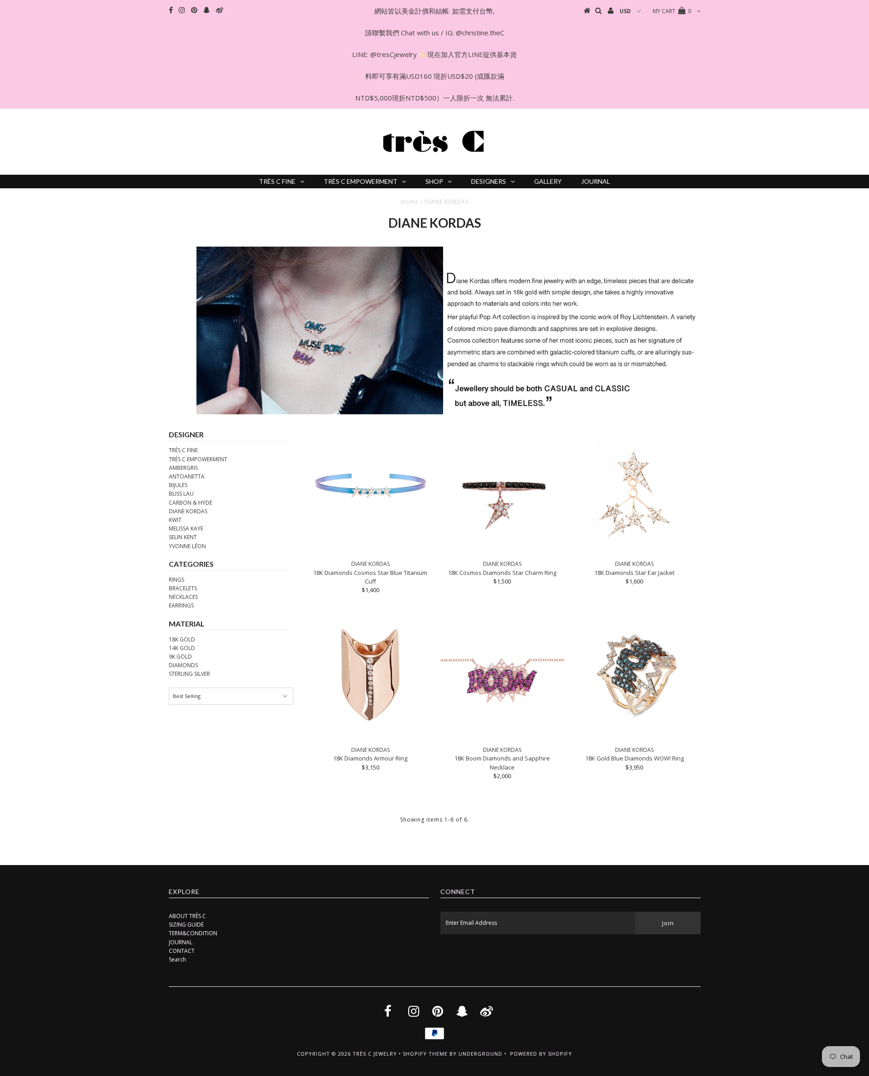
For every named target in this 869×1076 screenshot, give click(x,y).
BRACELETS (183, 588)
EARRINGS (181, 605)
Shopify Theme (425, 1053)
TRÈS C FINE (277, 181)
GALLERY (548, 181)
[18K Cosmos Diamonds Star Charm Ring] (502, 493)
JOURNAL (595, 181)
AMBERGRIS (183, 468)
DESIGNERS (488, 181)
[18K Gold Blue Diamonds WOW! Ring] (634, 674)
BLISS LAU (181, 493)
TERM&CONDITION (193, 933)
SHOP (434, 181)
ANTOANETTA (187, 476)
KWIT (175, 520)
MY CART (672, 11)
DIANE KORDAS (188, 511)
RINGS (176, 579)
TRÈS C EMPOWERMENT (360, 181)
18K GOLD (182, 639)
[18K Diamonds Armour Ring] (370, 674)
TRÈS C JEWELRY (375, 1053)
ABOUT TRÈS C (187, 916)
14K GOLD (182, 648)
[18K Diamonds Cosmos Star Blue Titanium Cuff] (370, 483)
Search (177, 959)
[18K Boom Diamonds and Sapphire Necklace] (502, 677)
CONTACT (182, 951)
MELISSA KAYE (186, 528)
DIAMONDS (183, 665)
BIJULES (178, 485)
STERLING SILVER (189, 674)
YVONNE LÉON (187, 546)
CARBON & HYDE (190, 503)
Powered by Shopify (541, 1053)
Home (410, 202)
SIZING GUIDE (186, 924)
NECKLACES (183, 597)
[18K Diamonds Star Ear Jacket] (634, 493)
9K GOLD (180, 656)
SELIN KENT (183, 537)
